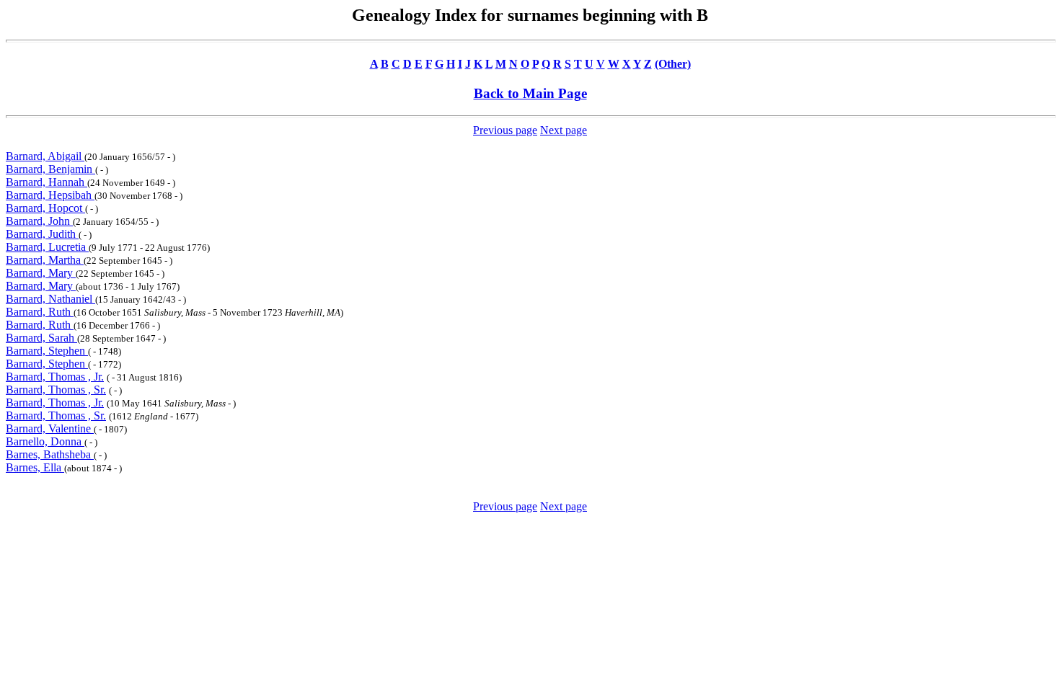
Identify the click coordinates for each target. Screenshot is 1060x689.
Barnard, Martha (45, 260)
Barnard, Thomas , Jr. (55, 376)
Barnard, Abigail (45, 156)
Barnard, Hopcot (45, 208)
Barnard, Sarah (41, 338)
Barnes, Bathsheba (50, 454)
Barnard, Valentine (50, 428)
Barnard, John (39, 221)
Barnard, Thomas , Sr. (56, 389)
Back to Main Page (530, 93)
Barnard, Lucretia (47, 247)
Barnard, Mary (41, 273)
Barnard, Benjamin (50, 169)
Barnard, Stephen (47, 350)
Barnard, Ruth (40, 312)
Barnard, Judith (42, 234)
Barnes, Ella (35, 467)
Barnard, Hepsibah (50, 195)
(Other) (673, 64)
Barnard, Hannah (46, 182)
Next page (563, 130)
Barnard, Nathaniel (50, 299)
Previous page (505, 130)
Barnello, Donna (45, 441)
